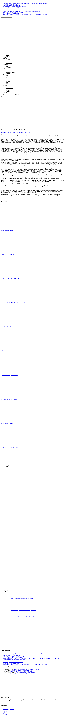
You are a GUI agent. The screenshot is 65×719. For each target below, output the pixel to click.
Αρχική (4, 52)
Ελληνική (7, 65)
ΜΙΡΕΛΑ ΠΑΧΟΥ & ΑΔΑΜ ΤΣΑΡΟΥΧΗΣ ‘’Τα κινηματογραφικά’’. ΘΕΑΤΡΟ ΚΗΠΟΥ (21, 11)
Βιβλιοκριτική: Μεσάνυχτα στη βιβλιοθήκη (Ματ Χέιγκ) (21, 670)
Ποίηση (7, 61)
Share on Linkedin (18, 132)
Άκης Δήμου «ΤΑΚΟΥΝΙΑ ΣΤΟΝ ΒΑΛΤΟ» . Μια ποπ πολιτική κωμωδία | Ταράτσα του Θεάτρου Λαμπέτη (25, 14)
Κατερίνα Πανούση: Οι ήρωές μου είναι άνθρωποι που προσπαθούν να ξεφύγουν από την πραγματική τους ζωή (25, 3)
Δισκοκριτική (8, 67)
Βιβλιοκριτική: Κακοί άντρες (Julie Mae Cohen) (18, 673)
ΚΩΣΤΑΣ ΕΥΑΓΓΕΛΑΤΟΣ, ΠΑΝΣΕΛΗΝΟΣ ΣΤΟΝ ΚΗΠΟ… (14, 302)
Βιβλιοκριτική (8, 59)
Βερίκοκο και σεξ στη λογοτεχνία (10, 4)
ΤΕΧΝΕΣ (5, 68)
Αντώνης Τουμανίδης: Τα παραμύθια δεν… (9, 423)
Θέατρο (7, 75)
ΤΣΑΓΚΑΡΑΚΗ (10, 199)
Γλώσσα (7, 83)
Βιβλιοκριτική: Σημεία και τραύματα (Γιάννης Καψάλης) (14, 6)
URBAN (5, 85)
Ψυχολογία (8, 86)
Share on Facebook (4, 132)
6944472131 (6, 707)
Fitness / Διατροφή (9, 88)
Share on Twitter (11, 132)
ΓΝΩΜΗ (5, 57)
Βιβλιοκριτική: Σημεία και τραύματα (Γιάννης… (10, 278)
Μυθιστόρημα (8, 60)
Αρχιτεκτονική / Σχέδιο (10, 72)
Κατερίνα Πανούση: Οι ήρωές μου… (8, 230)
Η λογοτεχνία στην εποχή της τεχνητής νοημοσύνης (24, 672)
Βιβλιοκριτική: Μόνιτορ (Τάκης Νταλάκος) (9, 375)
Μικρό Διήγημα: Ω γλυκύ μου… (7, 326)
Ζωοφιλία (8, 91)
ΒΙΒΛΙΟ (5, 58)
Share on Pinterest (26, 132)
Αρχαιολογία (8, 81)
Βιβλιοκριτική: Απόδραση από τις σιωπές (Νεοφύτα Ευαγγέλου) (26, 669)
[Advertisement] (32, 40)
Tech (7, 89)
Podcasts (7, 55)
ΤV (6, 77)
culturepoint (5, 670)
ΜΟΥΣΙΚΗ (5, 64)
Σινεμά (7, 76)
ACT (4, 74)
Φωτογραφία (8, 73)
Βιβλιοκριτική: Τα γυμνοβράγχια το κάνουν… (10, 447)
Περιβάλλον (8, 90)
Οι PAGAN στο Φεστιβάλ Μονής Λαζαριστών (12, 5)
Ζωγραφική (8, 69)
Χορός (7, 79)
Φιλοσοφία (8, 82)
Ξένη (7, 66)
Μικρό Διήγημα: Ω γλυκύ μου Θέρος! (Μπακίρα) (13, 12)
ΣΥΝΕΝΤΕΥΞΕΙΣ (7, 53)
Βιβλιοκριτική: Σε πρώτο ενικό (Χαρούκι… (9, 399)
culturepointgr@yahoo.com (8, 709)
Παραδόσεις (8, 84)
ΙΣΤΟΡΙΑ (5, 80)
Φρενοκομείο (8, 56)
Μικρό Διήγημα (9, 63)
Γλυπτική (7, 71)
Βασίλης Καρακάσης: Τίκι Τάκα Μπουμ (11, 13)
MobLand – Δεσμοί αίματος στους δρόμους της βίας (13, 7)
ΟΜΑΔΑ (5, 92)
